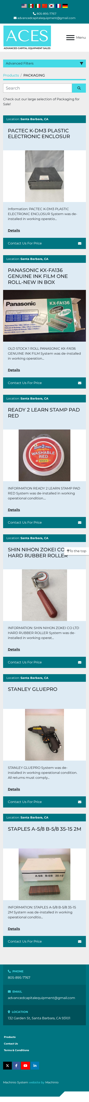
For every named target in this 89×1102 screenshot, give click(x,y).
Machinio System (15, 1082)
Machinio (52, 1082)
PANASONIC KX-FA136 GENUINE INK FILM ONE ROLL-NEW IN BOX (38, 276)
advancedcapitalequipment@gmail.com (46, 18)
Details (14, 230)
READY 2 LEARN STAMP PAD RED (44, 413)
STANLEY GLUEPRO (32, 689)
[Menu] (70, 37)
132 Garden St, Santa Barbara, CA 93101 (39, 1018)
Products (10, 1037)
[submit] (79, 88)
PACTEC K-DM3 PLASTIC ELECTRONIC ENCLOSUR (39, 134)
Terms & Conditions (16, 1050)
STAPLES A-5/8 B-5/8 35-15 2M (44, 829)
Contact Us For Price (25, 243)
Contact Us (11, 1043)
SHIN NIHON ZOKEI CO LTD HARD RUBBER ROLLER (42, 553)
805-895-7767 (46, 14)
